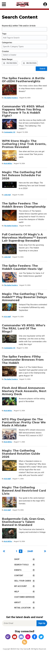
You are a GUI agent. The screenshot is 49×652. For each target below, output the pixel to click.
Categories (7, 42)
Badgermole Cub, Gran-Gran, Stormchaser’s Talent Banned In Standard (23, 522)
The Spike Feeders (11, 98)
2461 (30, 551)
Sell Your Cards (22, 581)
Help (16, 591)
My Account (20, 586)
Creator (5, 51)
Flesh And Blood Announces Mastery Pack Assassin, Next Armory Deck (24, 391)
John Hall (7, 195)
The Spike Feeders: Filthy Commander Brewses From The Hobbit (23, 360)
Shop (17, 559)
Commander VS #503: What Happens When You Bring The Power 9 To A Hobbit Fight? (23, 111)
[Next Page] (44, 551)
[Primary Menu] (4, 4)
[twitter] (41, 637)
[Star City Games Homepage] (24, 4)
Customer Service (23, 597)
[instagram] (27, 637)
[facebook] (34, 637)
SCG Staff (7, 316)
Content (18, 575)
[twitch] (8, 637)
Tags (4, 34)
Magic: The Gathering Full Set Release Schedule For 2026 (21, 175)
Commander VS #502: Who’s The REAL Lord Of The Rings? (23, 328)
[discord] (21, 637)
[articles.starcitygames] (24, 642)
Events (17, 570)
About (17, 602)
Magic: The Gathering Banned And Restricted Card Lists (24, 490)
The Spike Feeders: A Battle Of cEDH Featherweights (23, 79)
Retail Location (22, 608)
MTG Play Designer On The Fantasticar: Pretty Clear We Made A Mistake (24, 422)
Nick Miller (8, 163)
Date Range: (7, 59)
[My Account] (45, 4)
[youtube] (14, 637)
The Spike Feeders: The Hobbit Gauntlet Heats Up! (22, 267)
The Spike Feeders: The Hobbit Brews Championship (24, 205)
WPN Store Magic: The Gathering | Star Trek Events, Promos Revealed (24, 144)
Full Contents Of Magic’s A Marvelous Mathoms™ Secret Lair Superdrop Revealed (24, 237)
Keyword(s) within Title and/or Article (19, 26)
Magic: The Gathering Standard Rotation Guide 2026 (21, 454)
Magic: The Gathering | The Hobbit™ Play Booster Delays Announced (24, 297)
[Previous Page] (4, 551)
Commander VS (9, 132)
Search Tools (21, 565)
